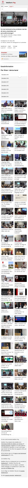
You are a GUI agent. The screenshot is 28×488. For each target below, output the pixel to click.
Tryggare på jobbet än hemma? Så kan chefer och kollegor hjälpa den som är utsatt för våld (6, 392)
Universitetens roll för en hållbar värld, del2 (7, 230)
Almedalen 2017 (5, 82)
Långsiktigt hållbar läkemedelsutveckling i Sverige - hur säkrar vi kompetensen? (6, 163)
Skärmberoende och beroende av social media (19, 352)
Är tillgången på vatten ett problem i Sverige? (6, 337)
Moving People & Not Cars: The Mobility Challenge (6, 204)
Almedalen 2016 (5, 85)
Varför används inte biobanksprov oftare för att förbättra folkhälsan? (7, 177)
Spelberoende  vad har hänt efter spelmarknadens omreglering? (6, 137)
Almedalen (4, 52)
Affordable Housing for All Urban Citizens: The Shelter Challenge (20, 338)
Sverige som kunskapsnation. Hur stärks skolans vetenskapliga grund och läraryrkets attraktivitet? (20, 311)
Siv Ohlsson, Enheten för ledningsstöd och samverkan (13, 42)
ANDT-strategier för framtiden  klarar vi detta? (19, 137)
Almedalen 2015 (5, 89)
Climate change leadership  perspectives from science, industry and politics (7, 258)
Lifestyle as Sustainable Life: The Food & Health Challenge (20, 204)
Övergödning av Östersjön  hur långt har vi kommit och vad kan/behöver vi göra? (20, 244)
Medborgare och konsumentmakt (5, 122)
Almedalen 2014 (5, 93)
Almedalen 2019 (5, 74)
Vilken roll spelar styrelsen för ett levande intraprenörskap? (7, 285)
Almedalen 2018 (5, 78)
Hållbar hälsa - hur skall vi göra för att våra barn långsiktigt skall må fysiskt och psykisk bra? (21, 190)
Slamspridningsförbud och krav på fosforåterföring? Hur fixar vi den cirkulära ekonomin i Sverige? (6, 432)
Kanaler (6, 6)
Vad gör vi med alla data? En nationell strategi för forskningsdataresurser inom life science (21, 123)
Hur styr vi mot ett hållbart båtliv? (19, 364)
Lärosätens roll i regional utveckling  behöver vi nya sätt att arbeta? (7, 217)
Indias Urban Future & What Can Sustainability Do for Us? (6, 110)
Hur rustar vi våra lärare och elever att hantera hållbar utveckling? (6, 325)
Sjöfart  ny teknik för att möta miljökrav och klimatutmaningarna (20, 217)
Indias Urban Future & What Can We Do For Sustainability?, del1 (20, 258)
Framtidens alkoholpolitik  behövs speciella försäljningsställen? (21, 392)
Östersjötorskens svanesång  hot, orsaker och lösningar (7, 419)
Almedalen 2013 (5, 96)
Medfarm (11, 3)
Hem (2, 6)
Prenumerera (6, 58)
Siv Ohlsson (10, 54)
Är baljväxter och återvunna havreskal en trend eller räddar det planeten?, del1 (20, 406)
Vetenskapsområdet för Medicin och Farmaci (12, 444)
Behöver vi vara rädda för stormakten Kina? (20, 149)
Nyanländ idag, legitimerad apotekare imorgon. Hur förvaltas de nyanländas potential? (20, 285)
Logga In (11, 6)
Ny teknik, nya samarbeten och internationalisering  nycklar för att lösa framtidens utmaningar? (20, 163)
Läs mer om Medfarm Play (7, 468)
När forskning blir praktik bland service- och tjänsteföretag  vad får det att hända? (7, 298)
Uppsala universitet (5, 445)
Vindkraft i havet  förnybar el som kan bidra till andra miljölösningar (6, 150)
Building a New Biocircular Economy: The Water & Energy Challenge (7, 352)
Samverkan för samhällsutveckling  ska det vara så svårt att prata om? (6, 244)
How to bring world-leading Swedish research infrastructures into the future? (7, 190)
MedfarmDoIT (4, 463)
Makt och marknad (5, 377)
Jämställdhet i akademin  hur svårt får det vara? (20, 270)
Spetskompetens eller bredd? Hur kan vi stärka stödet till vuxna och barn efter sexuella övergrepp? (7, 406)
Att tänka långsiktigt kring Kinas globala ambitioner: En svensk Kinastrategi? (21, 298)
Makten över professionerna (4, 311)
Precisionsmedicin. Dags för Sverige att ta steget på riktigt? (20, 177)
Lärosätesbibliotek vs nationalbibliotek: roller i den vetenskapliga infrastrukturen (6, 271)
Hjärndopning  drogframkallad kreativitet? (18, 231)
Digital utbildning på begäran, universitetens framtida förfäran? (20, 110)
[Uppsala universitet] (3, 2)
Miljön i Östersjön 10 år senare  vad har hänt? (20, 324)
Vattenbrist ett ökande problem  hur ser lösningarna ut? (6, 365)
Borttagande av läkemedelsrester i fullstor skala (19, 419)
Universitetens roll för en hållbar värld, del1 (20, 378)
